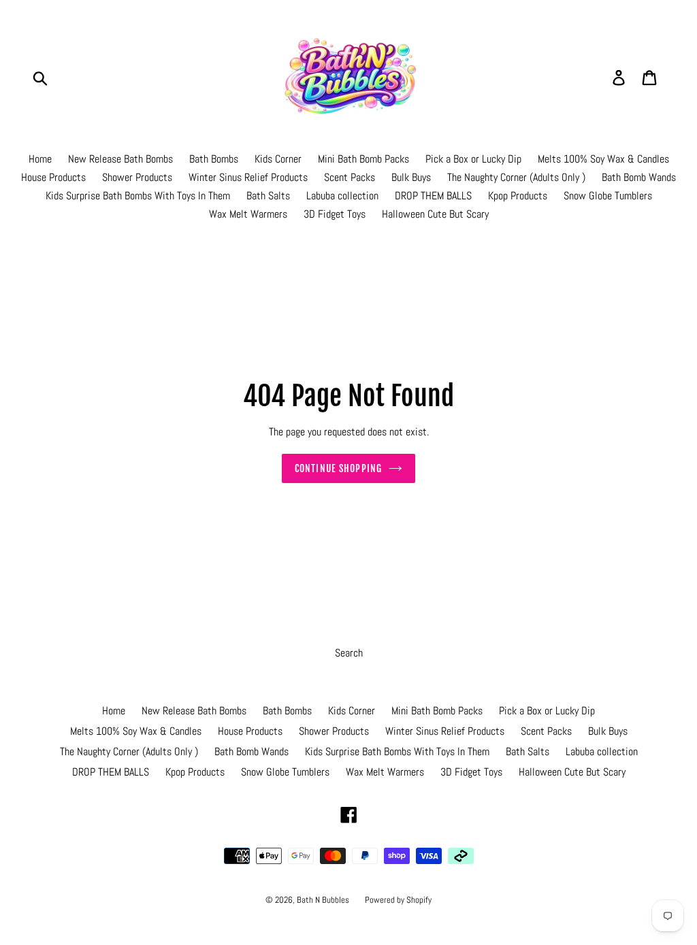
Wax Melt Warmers (248, 214)
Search (349, 653)
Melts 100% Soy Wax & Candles (603, 159)
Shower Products (137, 177)
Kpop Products (517, 195)
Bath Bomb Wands (639, 177)
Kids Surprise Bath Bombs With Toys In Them (138, 195)
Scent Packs (349, 177)
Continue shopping (338, 468)
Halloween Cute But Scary (435, 214)
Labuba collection (342, 195)
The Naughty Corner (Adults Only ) (516, 177)
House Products (53, 177)
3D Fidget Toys (335, 214)
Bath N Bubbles (324, 900)
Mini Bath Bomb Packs (363, 159)
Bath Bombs (213, 159)
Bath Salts (268, 195)
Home (40, 159)
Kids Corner (278, 159)
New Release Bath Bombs (120, 159)
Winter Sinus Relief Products (248, 177)
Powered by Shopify (398, 900)
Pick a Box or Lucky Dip (473, 159)
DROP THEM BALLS (433, 195)
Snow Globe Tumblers (608, 195)
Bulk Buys (411, 177)
